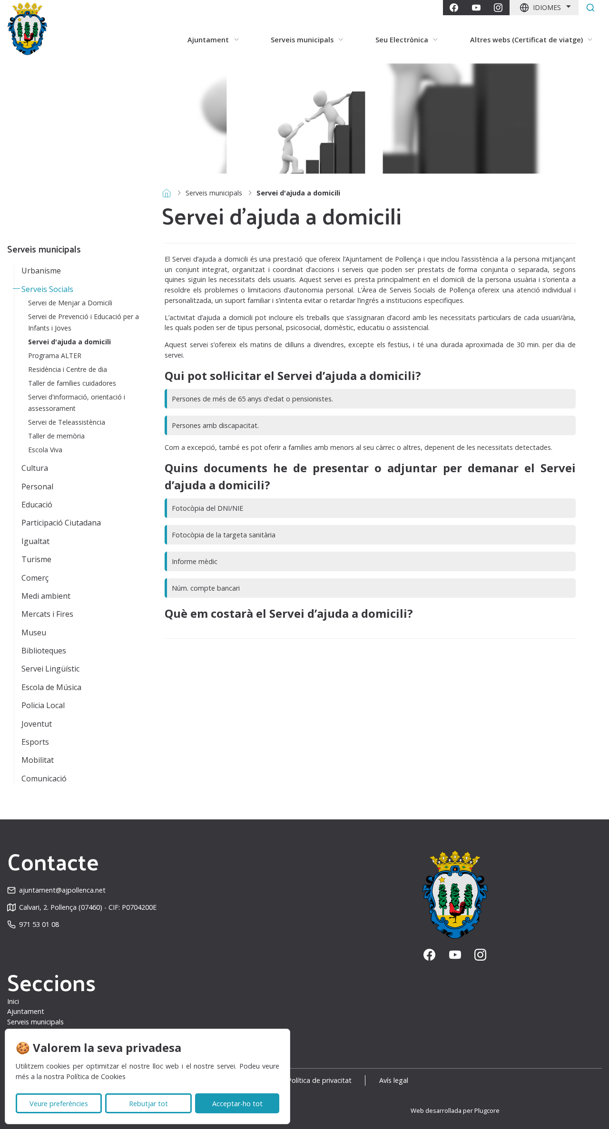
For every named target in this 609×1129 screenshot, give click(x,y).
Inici (13, 1001)
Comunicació (44, 778)
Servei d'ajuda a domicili (69, 341)
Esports (35, 742)
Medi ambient (45, 596)
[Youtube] (476, 7)
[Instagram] (498, 7)
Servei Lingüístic (50, 668)
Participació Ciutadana (61, 522)
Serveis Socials (47, 289)
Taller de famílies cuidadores (72, 383)
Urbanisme (41, 270)
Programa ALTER (54, 355)
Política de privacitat (319, 1080)
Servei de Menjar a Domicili (70, 302)
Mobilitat (37, 760)
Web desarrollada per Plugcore (455, 1110)
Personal (37, 486)
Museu (33, 632)
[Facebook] (454, 7)
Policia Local (43, 705)
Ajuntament (25, 1011)
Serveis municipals (214, 192)
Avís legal (393, 1080)
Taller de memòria (56, 435)
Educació (36, 504)
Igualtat (35, 541)
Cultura (34, 468)
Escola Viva (45, 449)
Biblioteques (43, 650)
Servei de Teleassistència (66, 422)
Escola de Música (51, 687)
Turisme (36, 559)
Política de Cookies (96, 1076)
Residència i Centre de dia (67, 369)
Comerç (35, 578)
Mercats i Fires (47, 614)
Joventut (36, 724)
